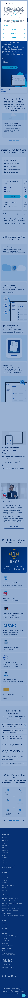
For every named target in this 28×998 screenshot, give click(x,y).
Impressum (6, 25)
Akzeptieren (15, 20)
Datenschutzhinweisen (8, 16)
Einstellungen (15, 11)
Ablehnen (14, 37)
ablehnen (6, 18)
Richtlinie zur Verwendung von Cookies (12, 15)
